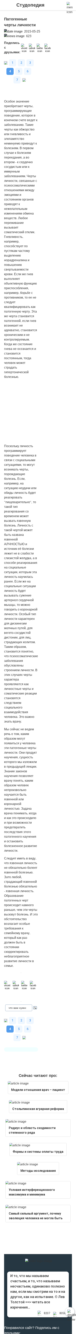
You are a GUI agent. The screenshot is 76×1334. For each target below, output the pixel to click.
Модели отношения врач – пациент (38, 1090)
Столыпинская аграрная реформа (38, 1109)
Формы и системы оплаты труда (38, 1152)
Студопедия (30, 5)
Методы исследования (38, 1171)
